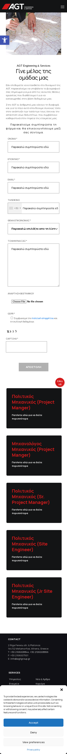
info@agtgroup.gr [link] (20, 658)
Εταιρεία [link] (14, 683)
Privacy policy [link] (33, 749)
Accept (33, 722)
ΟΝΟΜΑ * (12, 138)
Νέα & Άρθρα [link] (43, 679)
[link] (4, 40)
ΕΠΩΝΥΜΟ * (14, 159)
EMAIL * (11, 179)
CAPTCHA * (12, 338)
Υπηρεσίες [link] (15, 679)
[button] (61, 689)
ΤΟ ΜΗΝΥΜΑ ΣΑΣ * (17, 240)
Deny (33, 732)
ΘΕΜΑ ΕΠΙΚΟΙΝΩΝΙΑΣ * (19, 220)
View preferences (34, 742)
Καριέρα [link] (40, 683)
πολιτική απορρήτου (43, 318)
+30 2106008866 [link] (39, 652)
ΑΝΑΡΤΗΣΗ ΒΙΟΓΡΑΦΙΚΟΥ (21, 293)
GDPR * (11, 313)
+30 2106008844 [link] (20, 652)
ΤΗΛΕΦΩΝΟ (14, 200)
